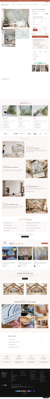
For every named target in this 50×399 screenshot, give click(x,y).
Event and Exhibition (42, 377)
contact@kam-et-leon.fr (5, 372)
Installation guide (32, 375)
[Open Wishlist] (46, 5)
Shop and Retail (41, 374)
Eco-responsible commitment (14, 375)
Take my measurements (32, 376)
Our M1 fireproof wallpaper (43, 381)
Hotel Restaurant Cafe (42, 375)
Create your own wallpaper (34, 4)
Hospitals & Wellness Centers (43, 376)
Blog (11, 381)
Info (28, 4)
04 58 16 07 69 (3, 373)
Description (34, 59)
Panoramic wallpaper (19, 4)
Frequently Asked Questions (33, 374)
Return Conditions (13, 377)
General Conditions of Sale (14, 376)
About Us (12, 374)
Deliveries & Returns (32, 377)
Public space (41, 380)
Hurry (11, 382)
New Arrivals (25, 4)
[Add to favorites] (28, 10)
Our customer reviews (13, 380)
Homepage (13, 4)
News (21, 374)
